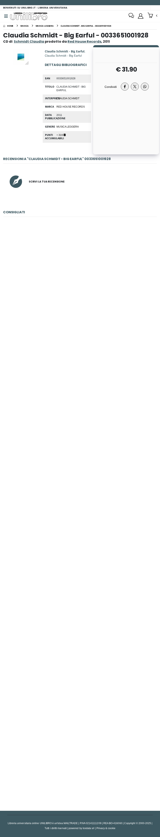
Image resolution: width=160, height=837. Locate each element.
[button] (152, 16)
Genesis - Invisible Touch (80, 762)
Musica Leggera (67, 126)
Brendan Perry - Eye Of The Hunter (80, 665)
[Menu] (6, 16)
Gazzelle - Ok (80, 568)
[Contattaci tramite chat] (131, 16)
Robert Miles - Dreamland (80, 471)
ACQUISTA (82, 307)
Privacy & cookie (105, 828)
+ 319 (60, 135)
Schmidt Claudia (29, 41)
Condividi (111, 87)
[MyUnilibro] (140, 16)
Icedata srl (89, 828)
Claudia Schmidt (67, 98)
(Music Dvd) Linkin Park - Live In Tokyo (80, 277)
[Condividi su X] (135, 87)
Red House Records (70, 106)
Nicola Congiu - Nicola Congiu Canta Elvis (80, 374)
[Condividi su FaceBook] (125, 87)
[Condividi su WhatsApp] (145, 87)
